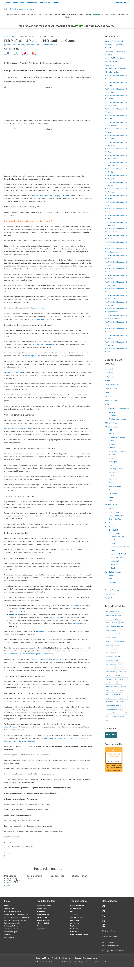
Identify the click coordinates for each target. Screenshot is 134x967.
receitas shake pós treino (113, 709)
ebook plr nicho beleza (113, 660)
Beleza (107, 381)
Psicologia (112, 483)
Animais (112, 433)
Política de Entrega (11, 926)
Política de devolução (12, 923)
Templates (113, 582)
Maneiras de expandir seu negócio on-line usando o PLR (12, 879)
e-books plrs (120, 641)
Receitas (114, 564)
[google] (103, 917)
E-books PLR (113, 530)
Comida (111, 441)
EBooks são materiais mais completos (18, 429)
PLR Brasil (41, 911)
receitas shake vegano (113, 713)
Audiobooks (109, 377)
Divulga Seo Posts (115, 519)
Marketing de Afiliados (117, 469)
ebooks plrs (109, 668)
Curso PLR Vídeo (111, 389)
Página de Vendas (44, 906)
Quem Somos (9, 908)
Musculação (115, 561)
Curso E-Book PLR (111, 385)
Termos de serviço (11, 929)
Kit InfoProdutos (111, 423)
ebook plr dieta (110, 649)
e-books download (111, 637)
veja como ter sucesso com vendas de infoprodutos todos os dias (29, 654)
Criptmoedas (115, 533)
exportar (108, 404)
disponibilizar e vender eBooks (43, 344)
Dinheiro (112, 448)
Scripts (111, 575)
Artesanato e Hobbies (117, 437)
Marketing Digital (111, 504)
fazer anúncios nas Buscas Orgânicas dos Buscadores (50, 659)
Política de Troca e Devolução (15, 920)
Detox (107, 393)
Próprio (40, 926)
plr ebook (123, 686)
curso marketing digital (113, 619)
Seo (110, 490)
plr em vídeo (109, 690)
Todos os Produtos (112, 590)
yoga (107, 720)
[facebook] (103, 907)
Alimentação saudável (112, 611)
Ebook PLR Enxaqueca (113, 61)
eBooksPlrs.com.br (11, 727)
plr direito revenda (111, 686)
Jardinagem (113, 462)
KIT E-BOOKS (110, 412)
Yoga (110, 501)
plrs (107, 694)
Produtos (108, 523)
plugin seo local (117, 694)
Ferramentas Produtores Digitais (117, 408)
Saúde (113, 568)
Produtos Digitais (111, 527)
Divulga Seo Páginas (116, 515)
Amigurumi (109, 369)
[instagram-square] (103, 921)
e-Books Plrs (42, 908)
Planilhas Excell (43, 914)
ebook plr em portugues (113, 656)
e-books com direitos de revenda (116, 634)
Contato (7, 935)
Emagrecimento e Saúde (118, 451)
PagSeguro (47, 640)
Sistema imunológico (118, 716)
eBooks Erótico (56, 876)
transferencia (110, 594)
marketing (117, 675)
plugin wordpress (111, 698)
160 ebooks (113, 415)
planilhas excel (110, 683)
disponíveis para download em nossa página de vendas (50, 196)
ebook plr (116, 645)
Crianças (112, 444)
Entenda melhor (56, 617)
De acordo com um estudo (14, 372)
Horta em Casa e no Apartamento (117, 69)
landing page (122, 671)
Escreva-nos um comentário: (114, 758)
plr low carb (120, 690)
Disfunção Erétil (110, 396)
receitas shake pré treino (113, 705)
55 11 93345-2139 (109, 942)
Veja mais (76, 623)
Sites (111, 579)
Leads (111, 465)
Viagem (111, 497)
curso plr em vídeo (111, 622)
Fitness (113, 550)
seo (107, 716)
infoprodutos (74, 606)
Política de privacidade (12, 911)
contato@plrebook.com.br (112, 945)
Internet (112, 458)
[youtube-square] (103, 926)
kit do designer (110, 671)
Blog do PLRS (9, 938)
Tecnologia (113, 493)
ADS (110, 430)
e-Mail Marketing (111, 400)
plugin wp (123, 698)
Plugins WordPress (112, 512)
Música (111, 476)
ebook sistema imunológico (114, 664)
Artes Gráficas (110, 373)
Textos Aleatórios (43, 920)
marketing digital (111, 679)
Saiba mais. (22, 611)
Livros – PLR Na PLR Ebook (115, 58)
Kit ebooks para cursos (117, 419)
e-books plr (109, 641)
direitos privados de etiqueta (114, 626)
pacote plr (123, 679)
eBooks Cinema (34, 876)
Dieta (113, 543)
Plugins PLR (113, 479)
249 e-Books (42, 917)
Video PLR (108, 598)
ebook (108, 645)
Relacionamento (115, 486)
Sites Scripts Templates (113, 572)
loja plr (108, 675)
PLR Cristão (109, 508)
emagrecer (120, 668)
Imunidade (113, 455)
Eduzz (11, 620)
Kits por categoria (111, 427)
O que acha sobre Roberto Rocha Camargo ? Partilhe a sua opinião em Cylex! (114, 768)
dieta (122, 622)
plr (119, 683)
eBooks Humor (79, 876)
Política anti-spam (10, 932)
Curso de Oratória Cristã (114, 41)
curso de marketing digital (113, 615)
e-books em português (43, 319)
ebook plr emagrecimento (113, 653)
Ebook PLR (41, 929)
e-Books (8, 45)
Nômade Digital (43, 923)
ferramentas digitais (28, 356)
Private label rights (112, 72)
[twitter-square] (103, 912)
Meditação (112, 472)
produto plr (109, 701)
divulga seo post (111, 630)
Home (6, 906)
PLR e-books (109, 65)
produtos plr (120, 701)
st (105, 586)
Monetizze (13, 614)
